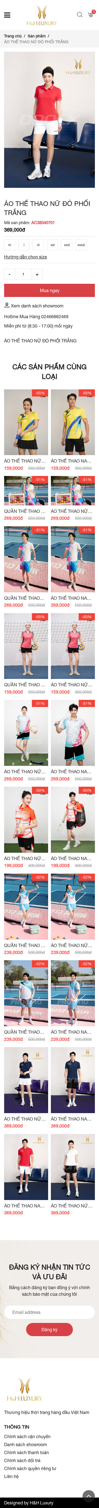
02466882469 (54, 316)
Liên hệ (11, 1476)
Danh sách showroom (25, 1444)
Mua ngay (49, 290)
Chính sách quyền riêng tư (30, 1468)
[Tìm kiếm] (80, 15)
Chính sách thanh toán (26, 1452)
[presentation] (9, 188)
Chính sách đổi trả (22, 1460)
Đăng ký (49, 1329)
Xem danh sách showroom (37, 305)
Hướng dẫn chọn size (25, 256)
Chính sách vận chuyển (27, 1436)
